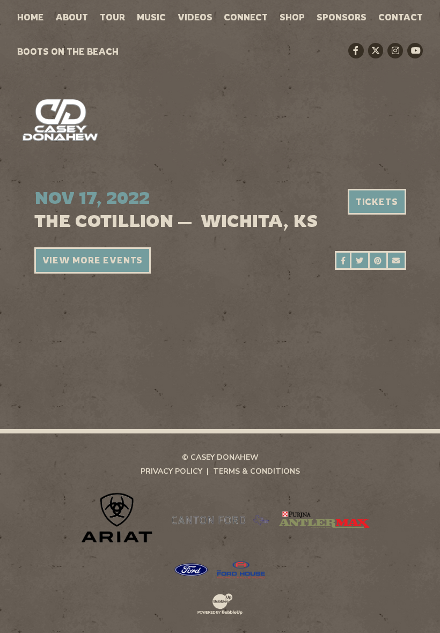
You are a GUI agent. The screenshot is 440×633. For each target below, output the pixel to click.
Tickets (377, 201)
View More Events (92, 260)
